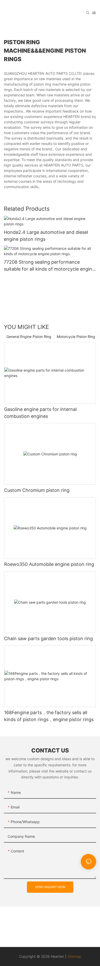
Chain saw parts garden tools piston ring (48, 638)
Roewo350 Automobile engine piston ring (49, 564)
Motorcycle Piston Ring (76, 336)
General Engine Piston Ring (28, 336)
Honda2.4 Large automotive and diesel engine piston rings (46, 235)
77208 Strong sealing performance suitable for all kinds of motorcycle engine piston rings (49, 265)
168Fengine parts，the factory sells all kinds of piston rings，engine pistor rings (49, 716)
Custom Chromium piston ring (36, 490)
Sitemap (74, 956)
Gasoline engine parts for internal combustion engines (40, 413)
